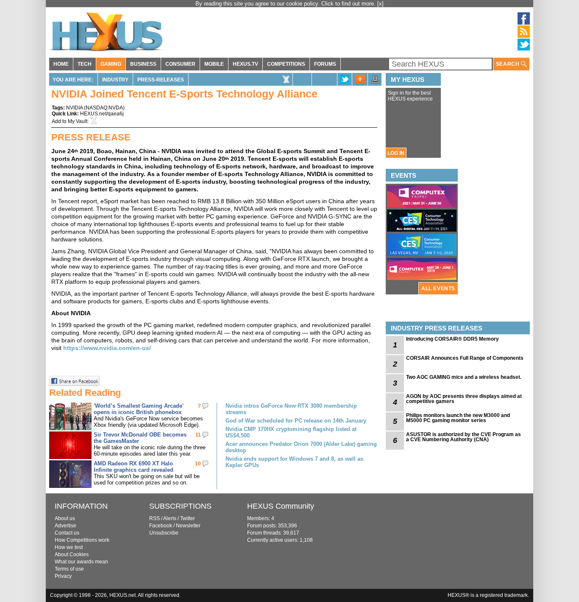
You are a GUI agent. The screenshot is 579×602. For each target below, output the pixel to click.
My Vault (77, 121)
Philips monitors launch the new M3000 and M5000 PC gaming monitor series (458, 418)
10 (198, 464)
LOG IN (395, 153)
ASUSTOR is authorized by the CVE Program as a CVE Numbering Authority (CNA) (463, 437)
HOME (61, 64)
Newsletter (188, 526)
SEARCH (508, 64)
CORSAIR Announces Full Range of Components (464, 358)
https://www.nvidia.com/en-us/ (107, 347)
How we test (69, 547)
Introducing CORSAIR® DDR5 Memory (452, 339)
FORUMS (325, 64)
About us (65, 518)
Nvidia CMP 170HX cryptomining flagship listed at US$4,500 (290, 432)
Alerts (169, 518)
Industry (115, 80)
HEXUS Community (280, 506)
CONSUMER (180, 64)
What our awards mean (81, 562)
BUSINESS (143, 64)
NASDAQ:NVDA (104, 108)
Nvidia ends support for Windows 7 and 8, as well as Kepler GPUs (294, 462)
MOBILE (214, 64)
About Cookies (72, 554)
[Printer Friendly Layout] (375, 81)
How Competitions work (82, 540)
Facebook (160, 526)
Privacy (63, 576)
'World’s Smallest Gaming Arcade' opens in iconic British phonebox (139, 409)
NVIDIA (74, 108)
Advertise (65, 526)
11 (198, 435)
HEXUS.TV (245, 64)
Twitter (187, 518)
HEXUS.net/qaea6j (102, 114)
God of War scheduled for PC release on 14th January (295, 420)
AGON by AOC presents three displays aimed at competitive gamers (464, 399)
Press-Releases (160, 80)
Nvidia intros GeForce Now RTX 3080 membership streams (291, 409)
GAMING (110, 64)
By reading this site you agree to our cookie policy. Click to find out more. (286, 3)
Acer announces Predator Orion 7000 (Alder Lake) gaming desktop (301, 447)
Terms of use (69, 569)
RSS (154, 518)
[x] (380, 3)
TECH (85, 64)
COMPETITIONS (286, 64)
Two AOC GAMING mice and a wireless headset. (463, 377)
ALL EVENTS (438, 288)
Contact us (67, 533)
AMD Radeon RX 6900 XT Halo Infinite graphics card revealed (133, 466)
